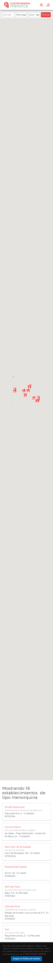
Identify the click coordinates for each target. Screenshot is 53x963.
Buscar (46, 14)
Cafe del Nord (12, 906)
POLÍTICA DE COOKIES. (36, 954)
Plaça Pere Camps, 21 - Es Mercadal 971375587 (22, 934)
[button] (15, 391)
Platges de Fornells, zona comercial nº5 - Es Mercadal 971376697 (26, 912)
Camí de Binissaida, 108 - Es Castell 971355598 (22, 852)
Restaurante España (16, 866)
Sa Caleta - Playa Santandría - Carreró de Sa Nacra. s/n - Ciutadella (25, 832)
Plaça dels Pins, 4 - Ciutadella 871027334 (23, 812)
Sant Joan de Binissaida (18, 847)
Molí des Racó (12, 886)
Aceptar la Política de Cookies (26, 959)
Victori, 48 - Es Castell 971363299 (16, 871)
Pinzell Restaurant (15, 807)
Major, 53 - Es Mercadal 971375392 (20, 891)
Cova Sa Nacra (13, 827)
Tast (7, 929)
